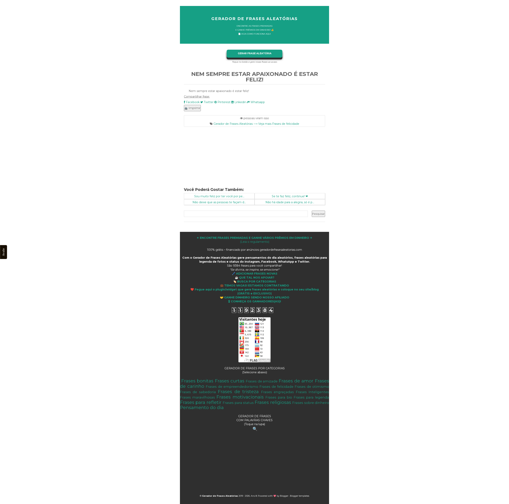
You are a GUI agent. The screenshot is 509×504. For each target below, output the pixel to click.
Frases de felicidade (276, 387)
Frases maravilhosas (197, 397)
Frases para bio (278, 397)
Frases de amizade (262, 381)
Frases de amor (296, 381)
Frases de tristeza (238, 391)
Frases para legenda (311, 397)
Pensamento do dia (202, 407)
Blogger (284, 495)
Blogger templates (299, 495)
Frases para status (238, 403)
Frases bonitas (197, 381)
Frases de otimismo (312, 387)
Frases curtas (229, 381)
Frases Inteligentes (312, 392)
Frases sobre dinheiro (310, 403)
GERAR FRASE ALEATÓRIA (254, 53)
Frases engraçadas (277, 392)
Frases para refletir (200, 402)
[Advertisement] (254, 154)
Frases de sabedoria (198, 392)
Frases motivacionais (239, 397)
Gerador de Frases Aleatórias (254, 18)
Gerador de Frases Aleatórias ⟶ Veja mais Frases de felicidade (256, 124)
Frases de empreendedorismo (232, 387)
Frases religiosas (272, 402)
